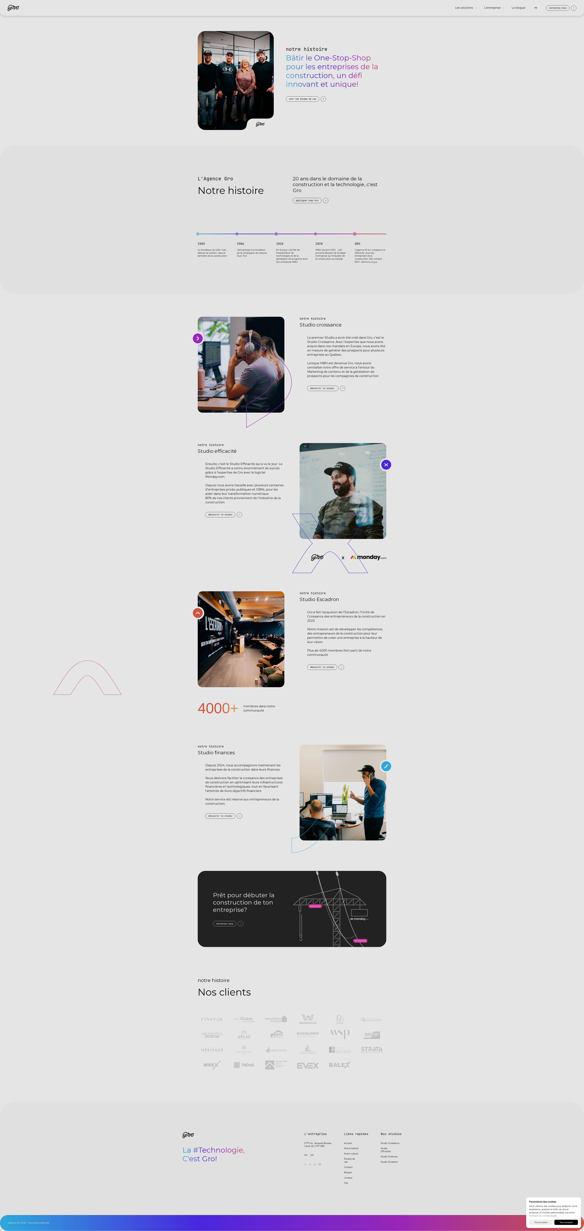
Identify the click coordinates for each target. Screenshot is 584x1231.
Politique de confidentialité (543, 1215)
